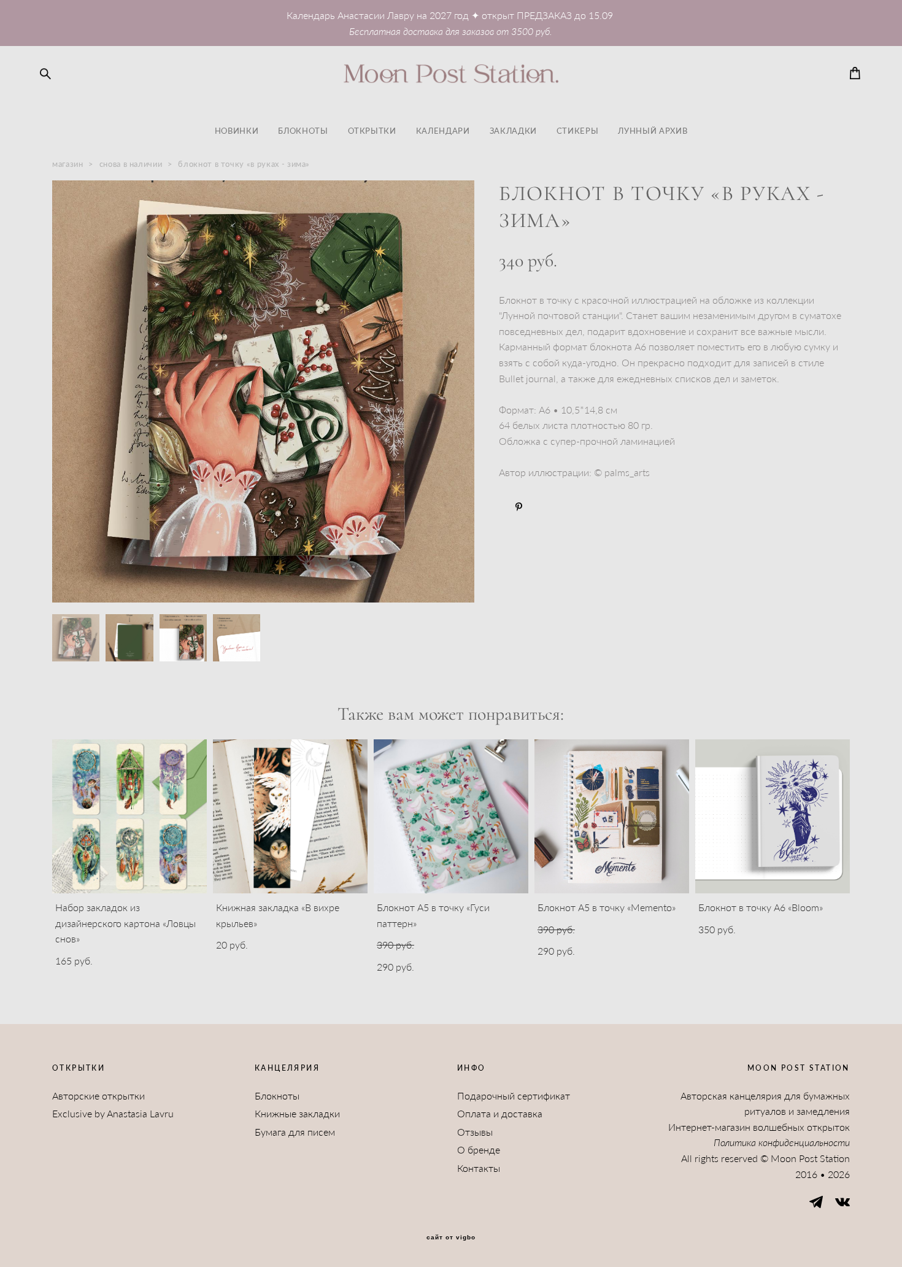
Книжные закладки (297, 1113)
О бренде (478, 1149)
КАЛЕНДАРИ (443, 131)
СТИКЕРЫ (578, 131)
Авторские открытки (98, 1095)
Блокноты (277, 1095)
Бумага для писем (295, 1132)
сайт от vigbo (451, 1237)
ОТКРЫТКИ (372, 131)
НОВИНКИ (237, 131)
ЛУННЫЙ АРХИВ (652, 131)
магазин (67, 164)
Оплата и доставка (499, 1113)
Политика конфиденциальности (782, 1142)
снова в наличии (131, 164)
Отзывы (475, 1132)
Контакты (478, 1168)
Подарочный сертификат (513, 1095)
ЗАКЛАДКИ (513, 131)
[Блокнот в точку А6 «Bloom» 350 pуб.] (772, 816)
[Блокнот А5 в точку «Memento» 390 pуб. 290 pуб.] (611, 816)
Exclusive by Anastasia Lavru (113, 1113)
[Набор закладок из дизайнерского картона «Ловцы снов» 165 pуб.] (129, 816)
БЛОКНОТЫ (303, 131)
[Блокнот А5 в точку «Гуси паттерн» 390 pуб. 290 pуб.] (451, 816)
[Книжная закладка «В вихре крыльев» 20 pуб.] (290, 816)
